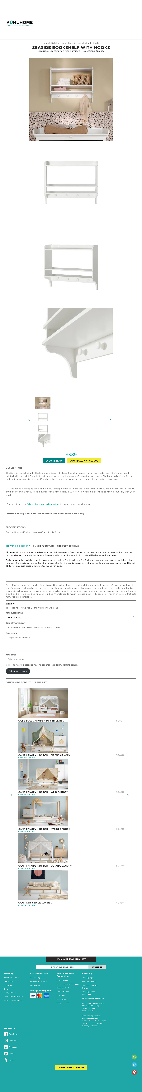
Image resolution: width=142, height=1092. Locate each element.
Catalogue (8, 985)
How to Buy (35, 978)
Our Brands (8, 981)
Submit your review (18, 671)
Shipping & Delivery (18, 546)
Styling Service (10, 993)
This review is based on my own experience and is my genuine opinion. (44, 665)
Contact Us (35, 985)
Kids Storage (62, 999)
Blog (6, 989)
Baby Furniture (62, 1003)
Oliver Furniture (43, 546)
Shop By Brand (88, 992)
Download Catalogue (84, 461)
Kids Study (60, 995)
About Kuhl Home (11, 978)
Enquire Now (53, 461)
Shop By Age (87, 978)
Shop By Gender (89, 981)
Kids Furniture (58, 43)
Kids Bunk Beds (62, 988)
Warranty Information (13, 1000)
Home (46, 43)
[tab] (19, 546)
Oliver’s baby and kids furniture (43, 504)
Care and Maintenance (13, 996)
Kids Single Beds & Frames (67, 984)
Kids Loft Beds (62, 991)
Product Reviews (68, 546)
